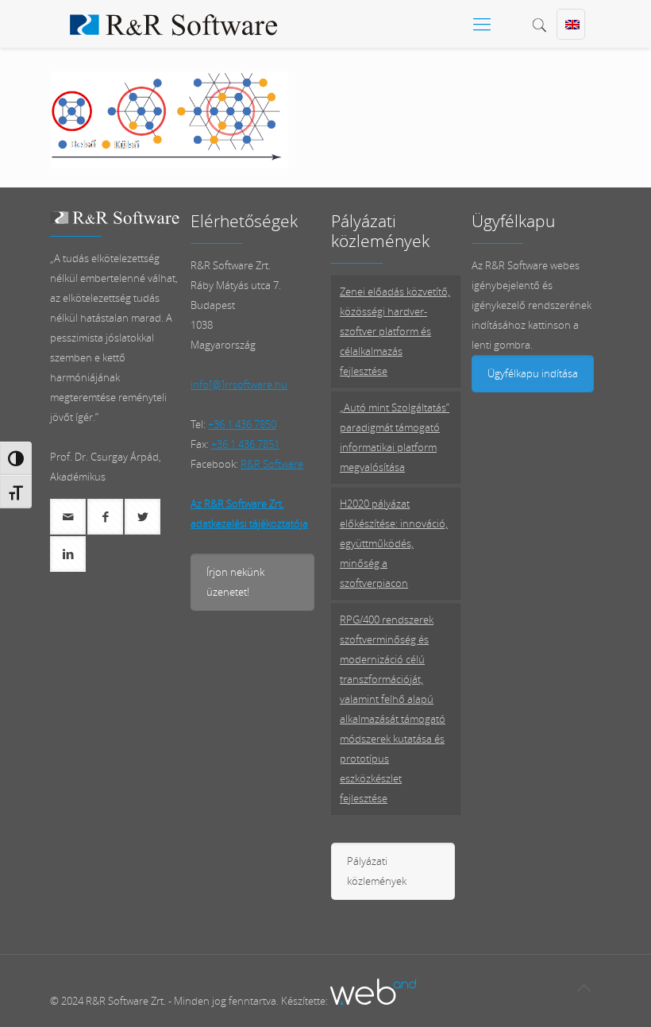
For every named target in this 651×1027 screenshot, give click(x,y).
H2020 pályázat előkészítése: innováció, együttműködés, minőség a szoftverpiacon (394, 543)
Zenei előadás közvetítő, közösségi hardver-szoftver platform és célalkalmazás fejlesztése (395, 331)
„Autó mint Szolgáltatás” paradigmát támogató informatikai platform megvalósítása (394, 437)
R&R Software (272, 464)
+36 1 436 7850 (242, 424)
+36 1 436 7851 (245, 444)
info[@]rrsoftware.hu (239, 384)
